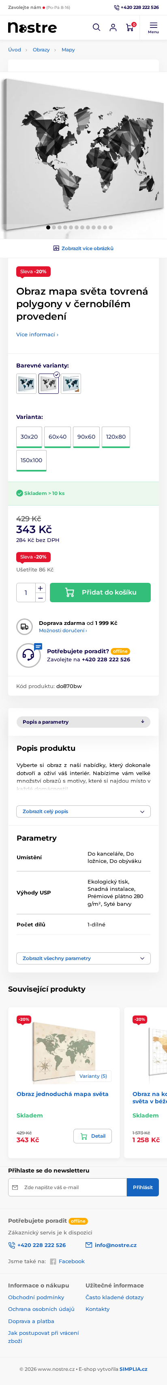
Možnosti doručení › (63, 630)
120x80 (116, 436)
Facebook (72, 1261)
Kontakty (97, 1309)
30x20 (29, 436)
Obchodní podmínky (36, 1297)
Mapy (68, 50)
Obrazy (41, 50)
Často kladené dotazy (114, 1297)
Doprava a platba (31, 1321)
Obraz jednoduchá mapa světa (63, 1094)
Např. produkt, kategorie (60, 64)
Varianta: (29, 417)
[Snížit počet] (40, 598)
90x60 (86, 436)
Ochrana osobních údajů (41, 1309)
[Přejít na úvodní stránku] (32, 27)
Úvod (14, 50)
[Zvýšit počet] (40, 588)
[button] (97, 27)
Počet (26, 592)
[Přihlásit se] (113, 27)
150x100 (31, 460)
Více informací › (37, 334)
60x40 (57, 436)
